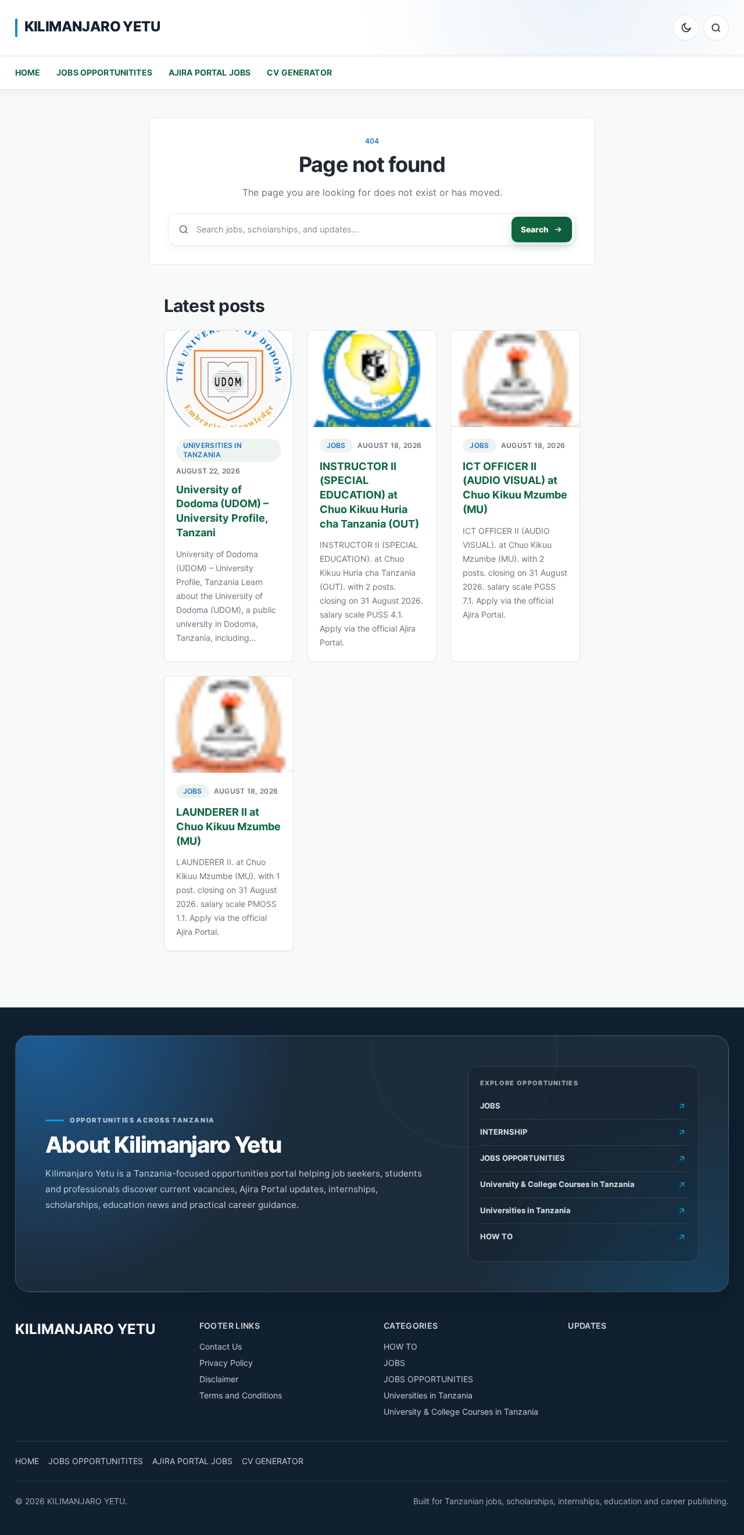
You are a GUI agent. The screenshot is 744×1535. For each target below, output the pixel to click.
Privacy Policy (226, 1363)
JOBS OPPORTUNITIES (428, 1379)
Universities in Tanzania (212, 450)
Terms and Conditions (240, 1395)
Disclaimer (218, 1379)
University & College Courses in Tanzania (461, 1411)
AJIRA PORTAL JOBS (210, 72)
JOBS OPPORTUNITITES (104, 72)
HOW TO (400, 1346)
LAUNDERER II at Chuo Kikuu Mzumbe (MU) (228, 826)
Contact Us (220, 1346)
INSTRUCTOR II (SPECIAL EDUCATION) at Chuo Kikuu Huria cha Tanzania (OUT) (369, 495)
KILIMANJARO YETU (92, 26)
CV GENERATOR (299, 72)
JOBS (336, 445)
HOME (28, 72)
